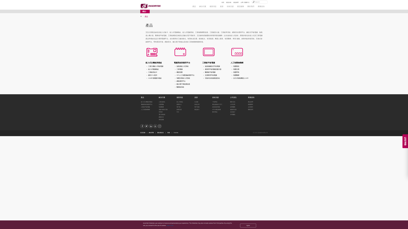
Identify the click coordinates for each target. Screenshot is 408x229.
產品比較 (228, 2)
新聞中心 (179, 104)
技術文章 (197, 104)
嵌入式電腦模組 (153, 69)
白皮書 (196, 102)
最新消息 (180, 97)
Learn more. (170, 225)
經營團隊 (232, 107)
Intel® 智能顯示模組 (155, 78)
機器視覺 (180, 72)
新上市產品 (180, 102)
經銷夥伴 (250, 104)
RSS (178, 112)
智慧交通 (236, 69)
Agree (248, 225)
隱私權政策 (160, 132)
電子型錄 (197, 107)
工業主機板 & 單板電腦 (155, 66)
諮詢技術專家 (216, 107)
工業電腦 (180, 69)
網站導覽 (151, 132)
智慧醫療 (236, 75)
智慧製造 (236, 66)
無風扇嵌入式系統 (182, 66)
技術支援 (215, 97)
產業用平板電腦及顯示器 (213, 69)
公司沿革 (232, 104)
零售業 (161, 112)
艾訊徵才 (232, 112)
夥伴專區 (214, 112)
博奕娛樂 (161, 119)
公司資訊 (233, 97)
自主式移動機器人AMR (240, 78)
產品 (144, 11)
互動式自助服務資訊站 (212, 78)
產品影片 (197, 109)
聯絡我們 (250, 109)
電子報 (178, 107)
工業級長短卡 (152, 72)
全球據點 (232, 114)
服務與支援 (233, 109)
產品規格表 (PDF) (217, 104)
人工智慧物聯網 (237, 63)
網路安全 (161, 117)
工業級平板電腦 (208, 63)
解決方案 (162, 97)
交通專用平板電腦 (211, 75)
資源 (196, 97)
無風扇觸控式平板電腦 (212, 66)
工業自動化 (162, 102)
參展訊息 (179, 109)
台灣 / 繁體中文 (245, 2)
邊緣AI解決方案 (163, 109)
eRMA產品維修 (216, 109)
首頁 (223, 2)
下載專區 (214, 102)
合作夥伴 (250, 107)
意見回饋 (142, 132)
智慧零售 (236, 72)
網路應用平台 (181, 81)
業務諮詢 (251, 97)
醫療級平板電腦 (210, 72)
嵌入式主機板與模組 (154, 63)
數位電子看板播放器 (183, 84)
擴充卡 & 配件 (152, 75)
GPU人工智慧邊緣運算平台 (185, 75)
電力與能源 (162, 114)
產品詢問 (236, 2)
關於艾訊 (232, 102)
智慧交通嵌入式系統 (183, 78)
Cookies (176, 132)
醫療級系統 (180, 87)
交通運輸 (161, 104)
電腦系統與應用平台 (182, 63)
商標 (168, 132)
